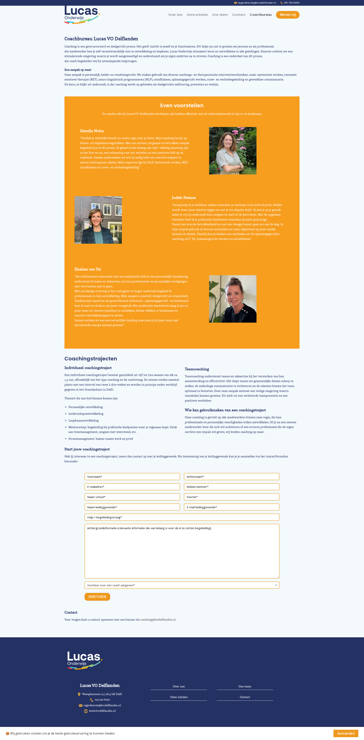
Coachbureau (261, 15)
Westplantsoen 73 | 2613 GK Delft (102, 694)
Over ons (175, 15)
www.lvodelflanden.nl (102, 710)
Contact (239, 15)
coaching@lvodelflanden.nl (158, 619)
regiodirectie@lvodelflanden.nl (257, 2)
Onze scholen (197, 15)
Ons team (220, 15)
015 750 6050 (292, 2)
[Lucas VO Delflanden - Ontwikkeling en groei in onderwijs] (83, 15)
